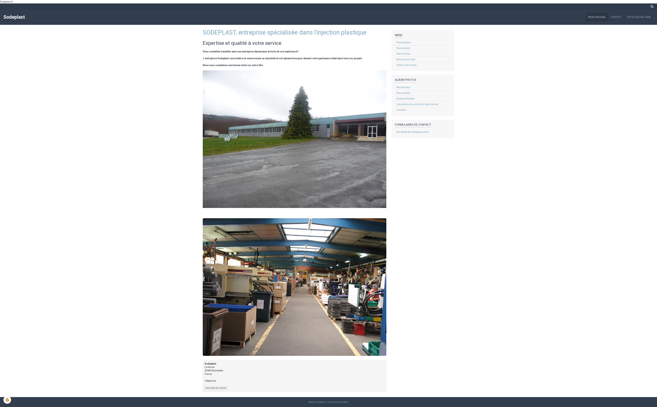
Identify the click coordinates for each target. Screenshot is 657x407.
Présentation (404, 42)
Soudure (401, 110)
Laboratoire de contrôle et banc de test (417, 104)
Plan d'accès (403, 53)
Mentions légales (317, 402)
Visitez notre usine (639, 17)
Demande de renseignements (413, 132)
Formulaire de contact (215, 388)
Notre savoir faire (406, 59)
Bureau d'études (405, 98)
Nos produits (403, 48)
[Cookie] (7, 400)
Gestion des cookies (338, 402)
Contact (616, 17)
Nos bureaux (403, 87)
